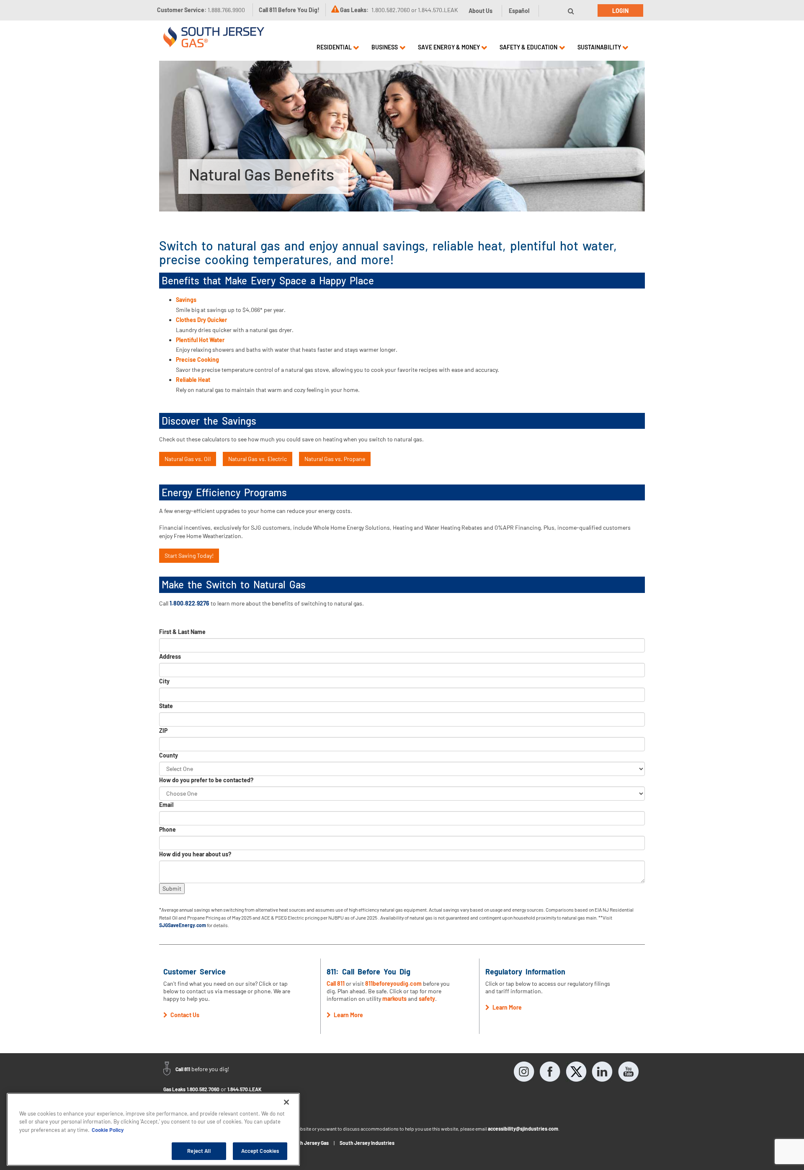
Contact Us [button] (184, 1014)
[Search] (571, 11)
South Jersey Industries (367, 1143)
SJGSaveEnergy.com (182, 925)
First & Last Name (182, 631)
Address (170, 656)
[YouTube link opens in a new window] (628, 1072)
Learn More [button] (347, 1014)
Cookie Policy (108, 1129)
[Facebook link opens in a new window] (550, 1072)
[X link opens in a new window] (576, 1072)
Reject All (198, 1150)
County (168, 755)
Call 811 (336, 983)
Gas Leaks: (354, 9)
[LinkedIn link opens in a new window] (602, 1072)
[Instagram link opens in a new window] (524, 1072)
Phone (167, 829)
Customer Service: (201, 9)
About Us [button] (480, 10)
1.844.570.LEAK (244, 1089)
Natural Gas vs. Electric (257, 458)
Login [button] (620, 10)
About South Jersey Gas (301, 1143)
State (166, 705)
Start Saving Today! (189, 555)
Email (166, 804)
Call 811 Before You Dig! (289, 9)
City (164, 681)
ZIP (163, 730)
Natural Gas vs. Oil (188, 458)
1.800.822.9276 (189, 603)
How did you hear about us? (195, 854)
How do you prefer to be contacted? (206, 779)
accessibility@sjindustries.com (523, 1128)
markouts (394, 998)
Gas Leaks (174, 1089)
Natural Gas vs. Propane (334, 458)
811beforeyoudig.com (393, 983)
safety (427, 998)
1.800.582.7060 (203, 1089)
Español (519, 10)
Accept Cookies (260, 1150)
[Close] (286, 1102)
